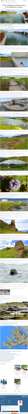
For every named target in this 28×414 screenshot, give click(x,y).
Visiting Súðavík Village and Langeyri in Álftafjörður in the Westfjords (7, 357)
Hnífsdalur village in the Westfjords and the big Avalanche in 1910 (7, 359)
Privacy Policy (2, 402)
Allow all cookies (6, 411)
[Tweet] (0, 11)
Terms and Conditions (3, 403)
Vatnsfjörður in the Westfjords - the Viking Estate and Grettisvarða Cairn (8, 353)
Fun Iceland (2, 1)
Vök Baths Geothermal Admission (17, 386)
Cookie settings (14, 411)
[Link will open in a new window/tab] (22, 396)
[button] (23, 1)
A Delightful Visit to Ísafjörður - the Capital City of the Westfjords (7, 358)
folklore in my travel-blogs (6, 238)
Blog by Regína (3, 394)
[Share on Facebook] (0, 10)
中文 (1, 404)
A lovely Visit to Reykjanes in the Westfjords (5, 352)
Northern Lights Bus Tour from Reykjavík (24, 372)
